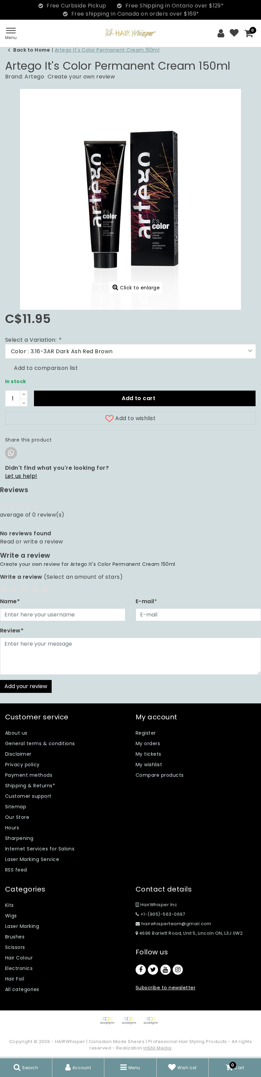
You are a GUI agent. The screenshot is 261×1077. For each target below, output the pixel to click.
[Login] (221, 33)
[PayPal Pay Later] (152, 1024)
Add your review (25, 686)
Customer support (28, 796)
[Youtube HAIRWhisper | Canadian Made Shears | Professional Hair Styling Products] (165, 969)
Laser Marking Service (32, 859)
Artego (34, 76)
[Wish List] (234, 33)
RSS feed (16, 869)
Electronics (19, 968)
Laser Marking (22, 926)
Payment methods (28, 775)
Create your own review (81, 76)
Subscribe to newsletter (165, 987)
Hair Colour (19, 957)
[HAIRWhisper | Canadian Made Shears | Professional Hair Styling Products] (130, 33)
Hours (12, 827)
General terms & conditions (40, 743)
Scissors (15, 947)
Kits (9, 905)
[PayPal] (109, 1024)
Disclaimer (18, 754)
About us (16, 733)
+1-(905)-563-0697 (162, 914)
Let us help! (21, 476)
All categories (22, 989)
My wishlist (149, 764)
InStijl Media (157, 1048)
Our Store (17, 817)
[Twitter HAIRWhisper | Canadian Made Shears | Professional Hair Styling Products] (153, 969)
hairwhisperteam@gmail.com (176, 924)
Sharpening (19, 838)
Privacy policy (22, 764)
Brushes (14, 936)
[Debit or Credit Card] (131, 1024)
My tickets (148, 754)
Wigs (11, 915)
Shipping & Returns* (30, 785)
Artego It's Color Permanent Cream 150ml (107, 50)
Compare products (160, 775)
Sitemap (15, 806)
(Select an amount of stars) (61, 577)
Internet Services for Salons (39, 848)
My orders (148, 743)
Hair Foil (14, 978)
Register (146, 733)
